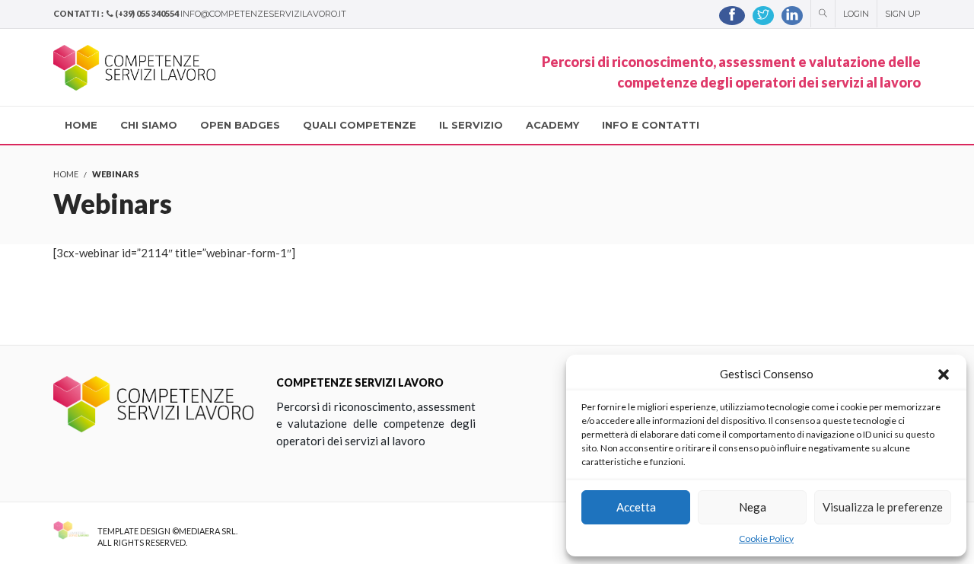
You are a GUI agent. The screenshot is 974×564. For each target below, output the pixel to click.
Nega (752, 507)
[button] (943, 374)
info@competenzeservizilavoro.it (263, 13)
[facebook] (732, 15)
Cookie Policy (766, 538)
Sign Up (903, 13)
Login (856, 13)
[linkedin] (792, 15)
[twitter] (763, 15)
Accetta (636, 507)
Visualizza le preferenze (883, 507)
